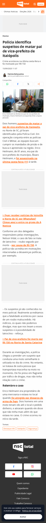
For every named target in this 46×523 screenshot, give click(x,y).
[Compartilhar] (38, 84)
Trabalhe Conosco (23, 503)
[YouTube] (13, 474)
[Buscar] (34, 4)
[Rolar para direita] (38, 11)
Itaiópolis (21, 428)
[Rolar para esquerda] (2, 11)
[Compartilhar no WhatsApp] (7, 84)
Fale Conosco (23, 498)
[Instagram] (32, 466)
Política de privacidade (32, 510)
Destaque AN (9, 428)
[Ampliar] (40, 92)
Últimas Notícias (11, 11)
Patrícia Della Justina (16, 74)
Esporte (36, 11)
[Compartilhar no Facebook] (17, 84)
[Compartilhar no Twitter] (28, 84)
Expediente (23, 488)
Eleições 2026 (25, 11)
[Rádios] (43, 12)
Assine (40, 4)
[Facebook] (13, 466)
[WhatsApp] (32, 474)
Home (6, 36)
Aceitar (23, 517)
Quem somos (23, 483)
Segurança (32, 428)
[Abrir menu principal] (3, 4)
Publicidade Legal (23, 493)
